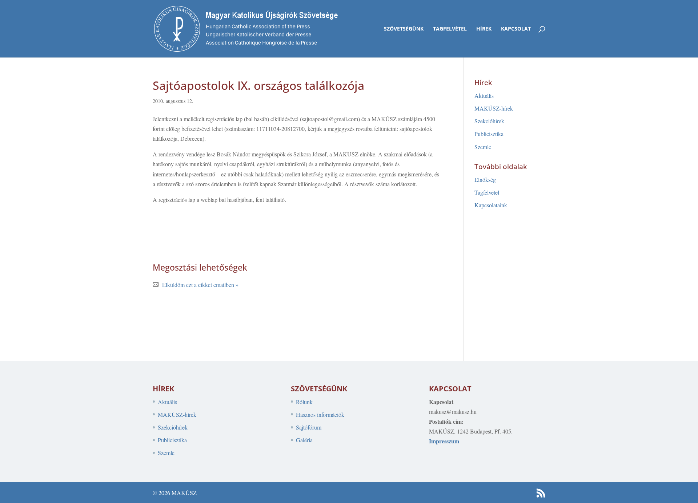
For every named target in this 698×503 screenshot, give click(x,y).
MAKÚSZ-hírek (493, 108)
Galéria (304, 440)
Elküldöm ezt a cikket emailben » (200, 284)
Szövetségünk (404, 29)
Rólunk (304, 402)
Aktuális (484, 95)
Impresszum (444, 441)
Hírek (484, 29)
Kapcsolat (516, 29)
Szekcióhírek (489, 121)
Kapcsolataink (490, 205)
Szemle (482, 147)
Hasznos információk (320, 414)
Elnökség (485, 179)
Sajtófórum (308, 427)
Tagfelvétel (450, 29)
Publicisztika (489, 133)
